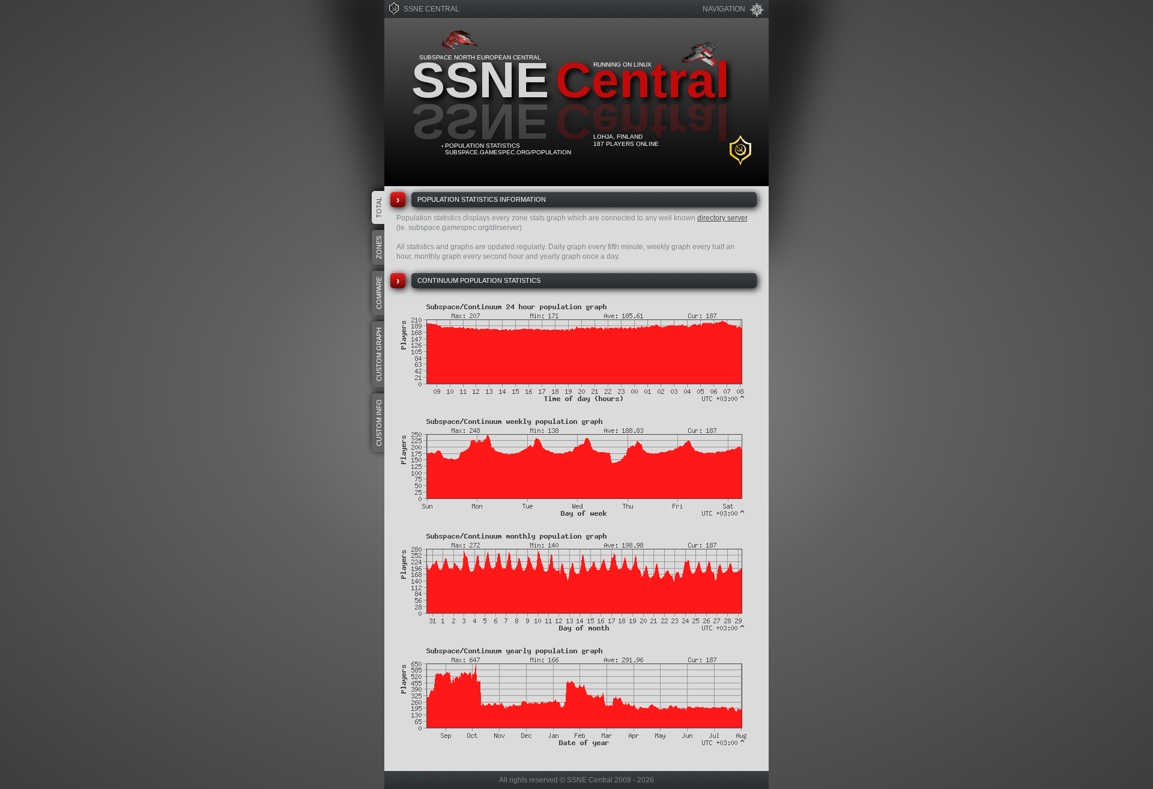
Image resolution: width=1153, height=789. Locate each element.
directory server (722, 218)
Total (379, 207)
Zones (379, 247)
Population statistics (482, 145)
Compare (379, 293)
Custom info (379, 422)
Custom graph (379, 354)
